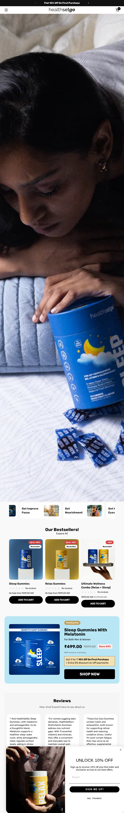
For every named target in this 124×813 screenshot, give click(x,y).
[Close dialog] (120, 750)
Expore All (62, 533)
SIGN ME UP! (94, 789)
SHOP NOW (90, 674)
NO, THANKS (94, 798)
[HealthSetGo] (62, 10)
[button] (118, 10)
